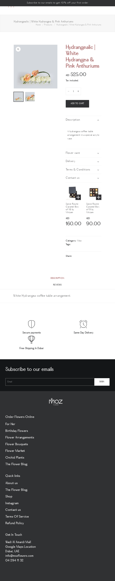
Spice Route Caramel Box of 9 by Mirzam (92, 208)
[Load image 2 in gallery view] (30, 97)
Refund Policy (14, 523)
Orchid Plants (14, 458)
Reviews (57, 285)
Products (48, 24)
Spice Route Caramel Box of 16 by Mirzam (72, 208)
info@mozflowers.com (19, 556)
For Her (10, 425)
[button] (83, 120)
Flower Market (15, 451)
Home (38, 24)
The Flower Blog (16, 464)
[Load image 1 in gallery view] (18, 97)
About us (11, 484)
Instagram (12, 503)
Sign (101, 381)
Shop (8, 497)
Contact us (13, 510)
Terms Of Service (17, 517)
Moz (79, 241)
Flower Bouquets (16, 444)
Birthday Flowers (16, 431)
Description (57, 278)
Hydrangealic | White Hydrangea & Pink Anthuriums (78, 24)
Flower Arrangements (19, 438)
